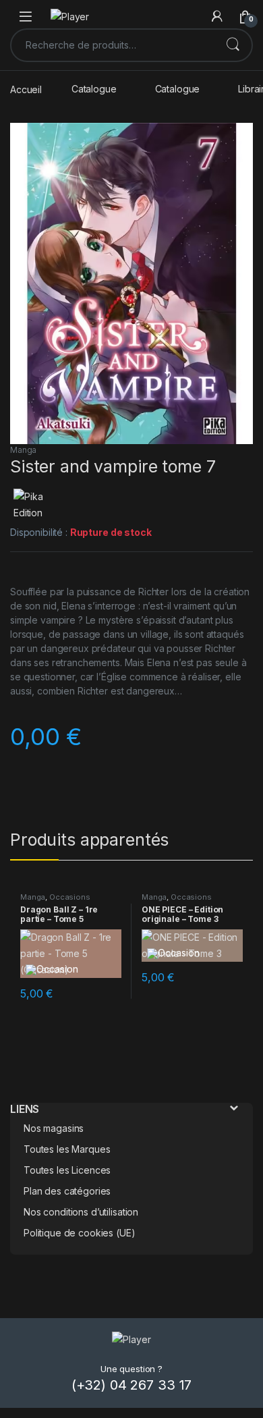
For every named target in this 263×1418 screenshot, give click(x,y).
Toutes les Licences (67, 1170)
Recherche (233, 45)
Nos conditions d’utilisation (81, 1212)
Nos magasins (54, 1128)
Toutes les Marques (67, 1149)
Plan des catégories (67, 1191)
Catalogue (94, 88)
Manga (23, 450)
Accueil (26, 88)
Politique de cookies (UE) (80, 1232)
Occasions (69, 897)
